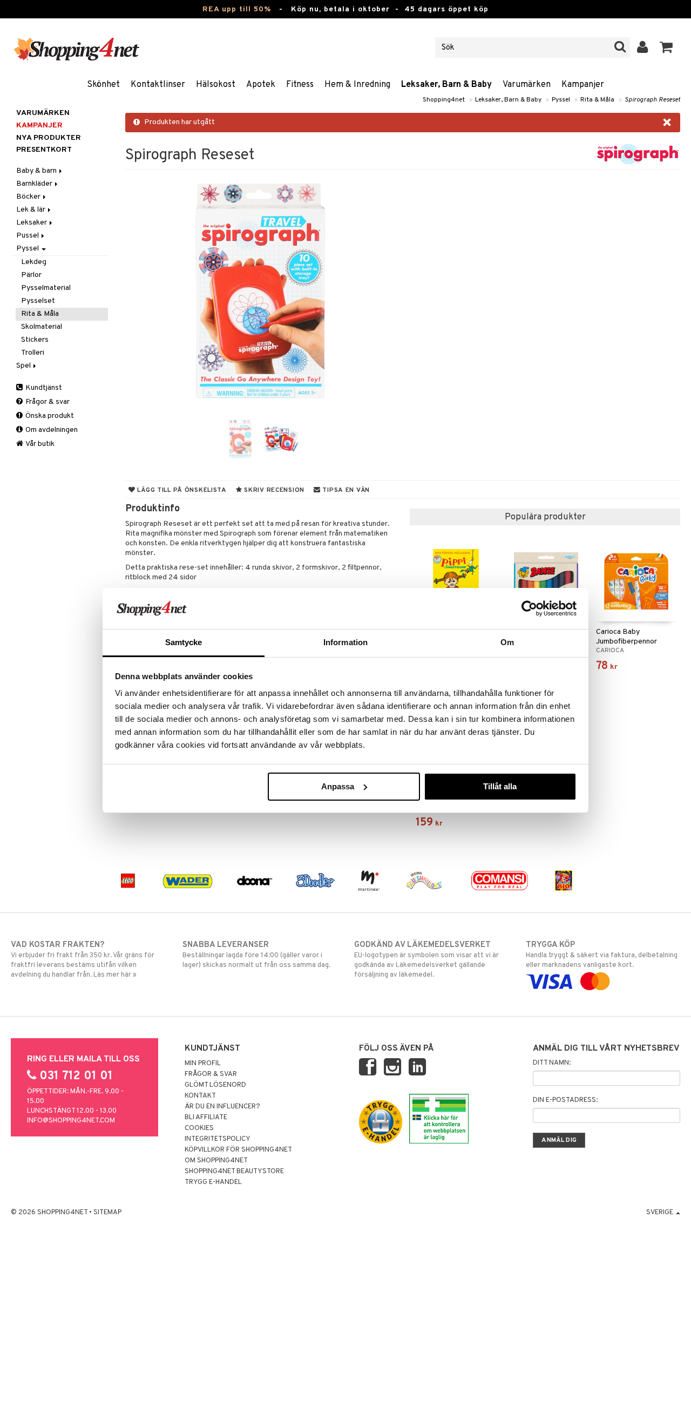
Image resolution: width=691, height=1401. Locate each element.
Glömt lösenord (215, 1085)
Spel (24, 365)
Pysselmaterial (46, 288)
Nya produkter (48, 138)
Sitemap (107, 1212)
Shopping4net (444, 100)
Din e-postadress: (565, 1100)
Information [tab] (345, 642)
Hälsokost (215, 84)
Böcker (29, 196)
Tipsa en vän (345, 490)
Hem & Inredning (357, 84)
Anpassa (337, 786)
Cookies (199, 1128)
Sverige (660, 1212)
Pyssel (561, 100)
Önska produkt (49, 416)
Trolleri (32, 352)
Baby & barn (37, 170)
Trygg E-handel (213, 1182)
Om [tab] (507, 642)
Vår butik (39, 444)
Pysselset (38, 301)
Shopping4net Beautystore (234, 1171)
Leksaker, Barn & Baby (446, 84)
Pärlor (31, 275)
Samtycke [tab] (183, 642)
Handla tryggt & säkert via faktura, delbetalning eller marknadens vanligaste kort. (602, 955)
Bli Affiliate (206, 1117)
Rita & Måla (597, 100)
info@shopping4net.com (71, 1120)
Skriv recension (273, 490)
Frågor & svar (47, 402)
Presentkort (44, 149)
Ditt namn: (552, 1063)
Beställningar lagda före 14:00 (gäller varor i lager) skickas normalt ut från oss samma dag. (256, 955)
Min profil (203, 1063)
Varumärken (527, 84)
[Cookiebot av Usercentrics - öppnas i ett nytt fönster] (529, 608)
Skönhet (103, 84)
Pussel (28, 235)
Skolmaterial (41, 326)
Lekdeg (33, 262)
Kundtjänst (43, 387)
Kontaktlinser (158, 84)
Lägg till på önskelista (181, 490)
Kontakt (200, 1096)
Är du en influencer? (222, 1106)
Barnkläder (35, 183)
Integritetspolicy (217, 1139)
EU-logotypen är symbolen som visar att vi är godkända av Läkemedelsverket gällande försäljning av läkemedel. (426, 959)
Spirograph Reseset (652, 100)
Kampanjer (582, 84)
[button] (666, 47)
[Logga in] (643, 47)
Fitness (300, 84)
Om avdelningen (51, 430)
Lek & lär (31, 209)
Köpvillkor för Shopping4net (238, 1150)
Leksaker (32, 222)
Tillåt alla (500, 786)
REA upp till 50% (236, 9)
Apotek (260, 84)
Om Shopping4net (216, 1160)
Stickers (35, 339)
